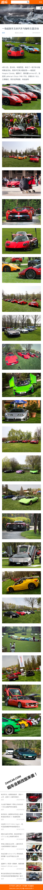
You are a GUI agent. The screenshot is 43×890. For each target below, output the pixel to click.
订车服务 (25, 886)
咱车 (3, 33)
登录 (40, 2)
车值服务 (31, 886)
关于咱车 (12, 886)
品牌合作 (18, 886)
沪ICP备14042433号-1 (26, 888)
